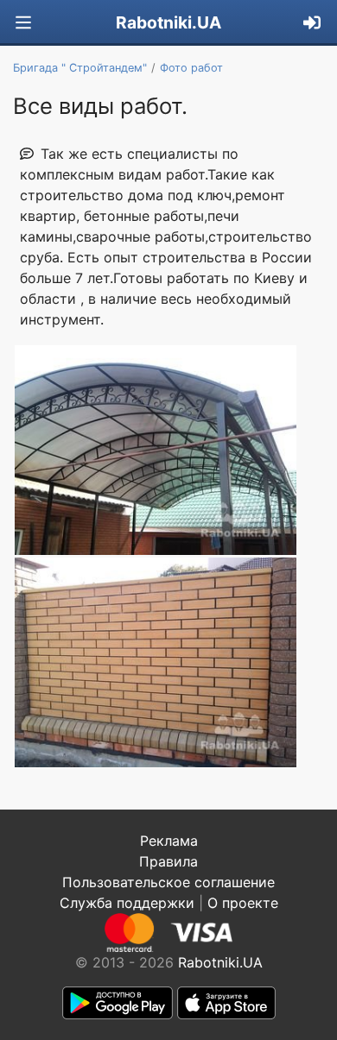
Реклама (169, 840)
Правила (168, 861)
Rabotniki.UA (168, 22)
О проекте (242, 902)
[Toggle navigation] (23, 23)
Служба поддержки (127, 902)
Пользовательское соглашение (168, 882)
